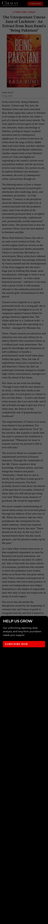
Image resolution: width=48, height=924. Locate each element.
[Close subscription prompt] (45, 621)
